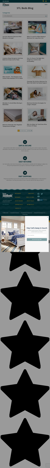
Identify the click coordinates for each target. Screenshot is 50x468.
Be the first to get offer (37, 239)
